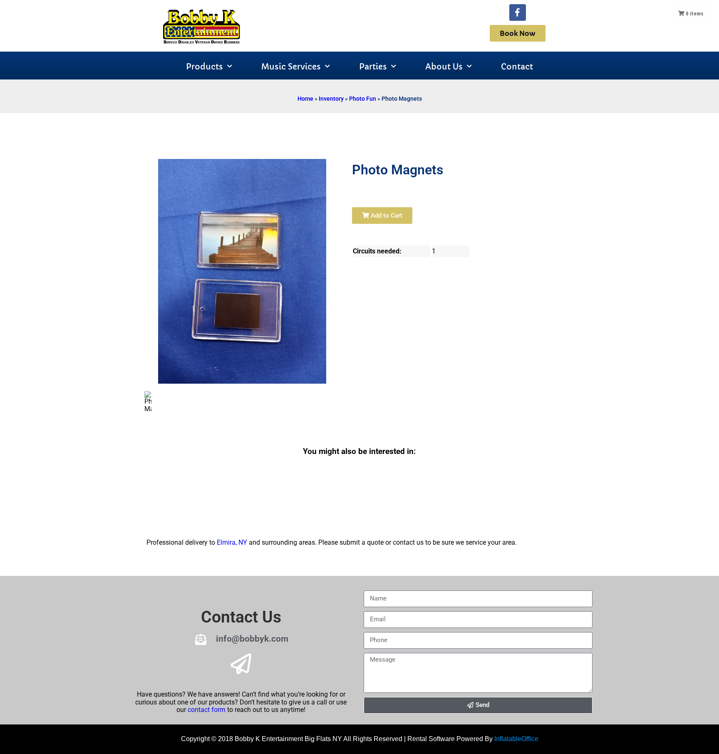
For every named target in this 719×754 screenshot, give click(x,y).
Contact (517, 66)
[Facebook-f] (517, 12)
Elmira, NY (232, 542)
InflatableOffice (516, 738)
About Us (444, 66)
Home (305, 98)
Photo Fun (362, 98)
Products (204, 66)
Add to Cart (385, 215)
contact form (207, 710)
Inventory (331, 98)
